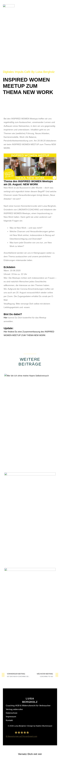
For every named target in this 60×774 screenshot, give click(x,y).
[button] (54, 10)
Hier (6, 318)
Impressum (11, 716)
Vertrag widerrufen (14, 709)
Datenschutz (11, 713)
